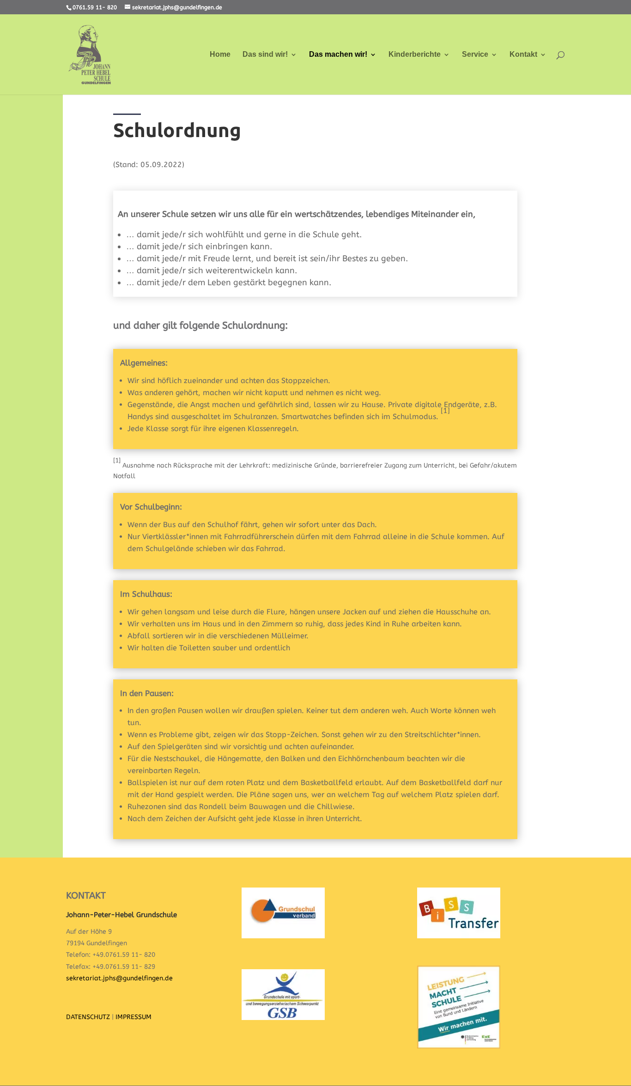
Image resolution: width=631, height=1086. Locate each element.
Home (220, 54)
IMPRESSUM (133, 1017)
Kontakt (523, 54)
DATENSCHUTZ (88, 1017)
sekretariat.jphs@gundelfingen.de (119, 978)
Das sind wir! (265, 54)
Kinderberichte (414, 54)
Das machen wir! (338, 54)
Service (475, 54)
